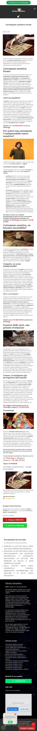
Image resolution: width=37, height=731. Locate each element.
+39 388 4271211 (17, 126)
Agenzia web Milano (21, 723)
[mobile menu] (34, 8)
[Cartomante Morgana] (18, 10)
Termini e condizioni (18, 703)
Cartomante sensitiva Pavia (13, 667)
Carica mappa (13, 709)
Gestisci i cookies (27, 728)
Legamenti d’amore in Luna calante (15, 651)
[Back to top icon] (33, 724)
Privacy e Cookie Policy (18, 725)
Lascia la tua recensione (12, 690)
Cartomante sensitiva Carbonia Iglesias (17, 661)
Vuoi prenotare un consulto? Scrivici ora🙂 (10, 717)
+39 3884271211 (23, 627)
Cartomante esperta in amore (14, 644)
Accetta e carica (24, 709)
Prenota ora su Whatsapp (19, 3)
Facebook (14, 463)
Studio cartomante (11, 652)
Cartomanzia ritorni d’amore (14, 646)
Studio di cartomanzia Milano (14, 654)
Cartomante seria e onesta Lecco (15, 656)
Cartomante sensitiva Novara (14, 662)
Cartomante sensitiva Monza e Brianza (17, 669)
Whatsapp (6, 127)
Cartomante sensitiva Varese (14, 666)
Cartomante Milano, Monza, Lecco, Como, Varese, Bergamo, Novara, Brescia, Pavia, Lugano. (18, 591)
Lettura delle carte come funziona (15, 647)
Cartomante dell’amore (12, 649)
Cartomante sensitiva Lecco (13, 664)
